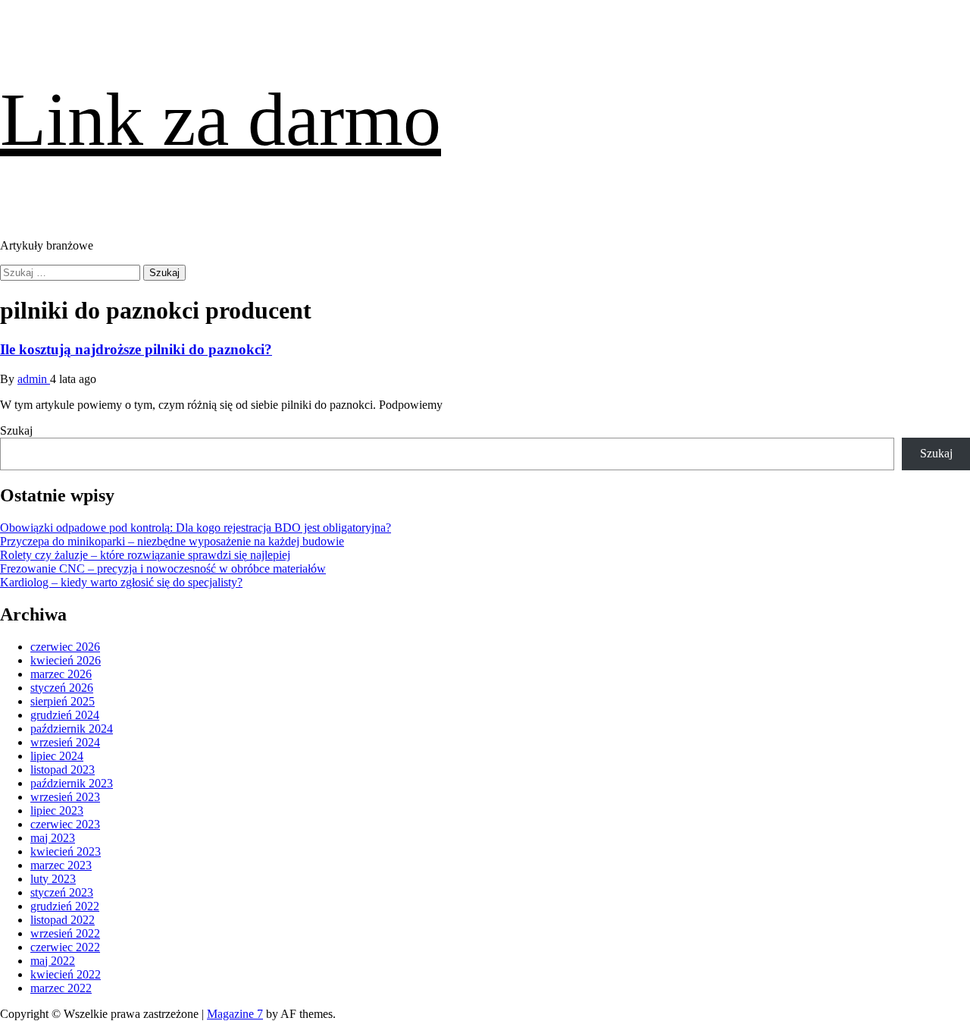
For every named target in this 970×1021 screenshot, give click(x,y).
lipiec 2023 (56, 810)
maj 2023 (52, 837)
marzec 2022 (61, 988)
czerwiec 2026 (65, 646)
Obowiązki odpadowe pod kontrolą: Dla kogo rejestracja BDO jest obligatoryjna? (195, 527)
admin (33, 378)
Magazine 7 (235, 1013)
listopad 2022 (62, 919)
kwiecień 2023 (65, 851)
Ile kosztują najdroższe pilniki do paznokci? (136, 349)
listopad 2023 (62, 769)
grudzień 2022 (64, 906)
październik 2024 (71, 728)
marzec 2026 (61, 674)
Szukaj (16, 430)
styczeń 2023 (61, 892)
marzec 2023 (61, 865)
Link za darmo (220, 119)
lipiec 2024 (56, 755)
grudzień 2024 (64, 714)
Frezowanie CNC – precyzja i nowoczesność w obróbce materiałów (163, 568)
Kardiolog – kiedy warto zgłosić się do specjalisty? (121, 582)
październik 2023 (71, 783)
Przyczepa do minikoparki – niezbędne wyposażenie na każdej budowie (172, 541)
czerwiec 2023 (65, 824)
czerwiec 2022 (65, 947)
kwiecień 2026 (65, 660)
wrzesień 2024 (65, 742)
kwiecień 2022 (65, 974)
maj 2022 (52, 960)
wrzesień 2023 (65, 796)
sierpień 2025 (62, 701)
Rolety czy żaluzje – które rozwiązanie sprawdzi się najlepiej (145, 554)
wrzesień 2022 (65, 933)
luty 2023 (53, 878)
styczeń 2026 (61, 687)
